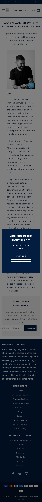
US (21, 265)
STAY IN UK (21, 256)
